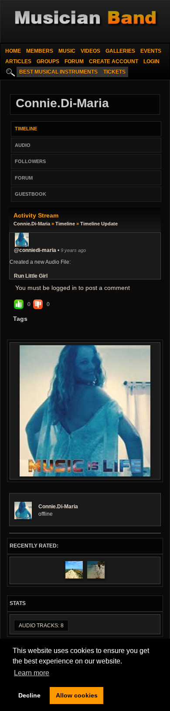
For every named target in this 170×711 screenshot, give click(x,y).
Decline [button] (29, 695)
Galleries (120, 51)
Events (150, 51)
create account (113, 61)
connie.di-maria (32, 223)
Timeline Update (99, 223)
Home (13, 51)
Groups (48, 61)
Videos (90, 51)
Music (66, 51)
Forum (74, 61)
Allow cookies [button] (77, 695)
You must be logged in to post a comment (72, 287)
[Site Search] (10, 72)
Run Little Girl (31, 276)
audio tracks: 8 (41, 626)
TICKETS (114, 72)
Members (39, 51)
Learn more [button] (31, 673)
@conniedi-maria (35, 250)
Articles (18, 61)
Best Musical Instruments (58, 72)
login (151, 61)
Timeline (65, 223)
